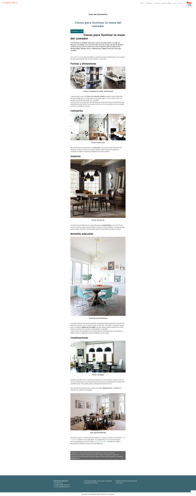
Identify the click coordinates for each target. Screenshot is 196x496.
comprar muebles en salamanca (102, 454)
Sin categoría (104, 453)
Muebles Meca (76, 57)
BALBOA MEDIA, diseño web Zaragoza (102, 494)
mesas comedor (105, 456)
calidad (83, 454)
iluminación (92, 456)
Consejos (81, 453)
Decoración (87, 453)
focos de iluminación (83, 456)
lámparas (98, 456)
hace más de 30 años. (100, 441)
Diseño (93, 453)
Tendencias (111, 453)
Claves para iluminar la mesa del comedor (98, 24)
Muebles (97, 453)
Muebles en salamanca (116, 456)
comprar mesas (89, 454)
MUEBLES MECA (10, 2)
